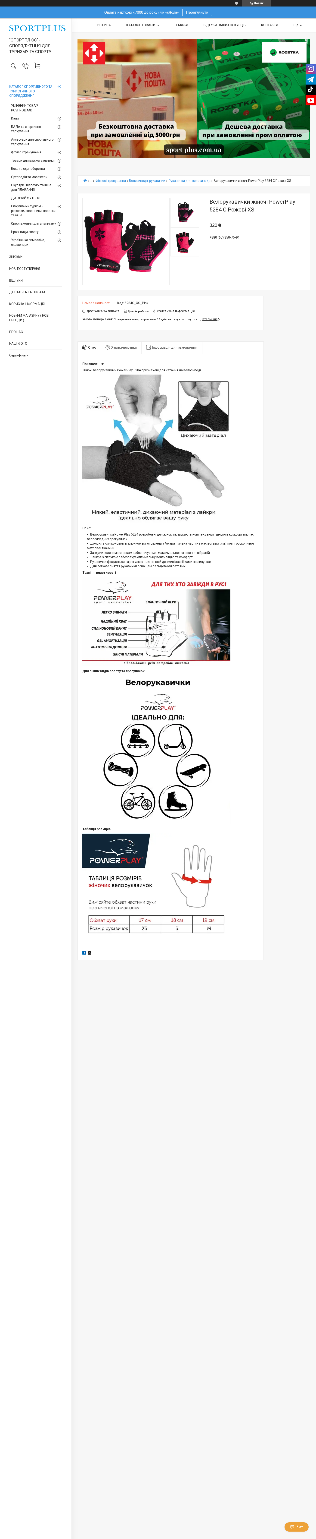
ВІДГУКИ (16, 280)
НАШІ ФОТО (18, 343)
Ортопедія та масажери (29, 177)
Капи (15, 118)
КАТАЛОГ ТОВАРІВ (141, 25)
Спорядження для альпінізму (33, 223)
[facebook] (84, 953)
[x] (89, 953)
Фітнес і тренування (26, 152)
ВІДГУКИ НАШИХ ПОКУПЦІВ (225, 25)
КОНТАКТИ (269, 25)
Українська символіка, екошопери (28, 242)
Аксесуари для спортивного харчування (32, 142)
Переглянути (197, 12)
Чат (300, 1527)
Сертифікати (18, 355)
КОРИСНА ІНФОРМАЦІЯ (27, 304)
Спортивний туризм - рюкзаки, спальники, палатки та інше (33, 210)
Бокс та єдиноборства (28, 168)
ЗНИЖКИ (15, 257)
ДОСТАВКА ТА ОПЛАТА (27, 292)
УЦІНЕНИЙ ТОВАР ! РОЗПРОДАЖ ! (25, 108)
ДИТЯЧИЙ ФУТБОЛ (25, 198)
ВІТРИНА (104, 25)
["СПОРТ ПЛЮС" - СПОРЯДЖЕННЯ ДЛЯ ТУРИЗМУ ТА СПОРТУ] (35, 28)
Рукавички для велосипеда (190, 181)
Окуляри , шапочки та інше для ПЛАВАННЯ (31, 187)
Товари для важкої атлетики (33, 160)
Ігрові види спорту (25, 232)
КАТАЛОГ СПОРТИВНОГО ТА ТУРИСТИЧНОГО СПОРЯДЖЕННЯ (30, 91)
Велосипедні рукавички (147, 181)
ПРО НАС (16, 332)
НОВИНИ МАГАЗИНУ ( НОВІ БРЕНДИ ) (29, 318)
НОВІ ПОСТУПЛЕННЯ (24, 269)
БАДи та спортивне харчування (26, 129)
